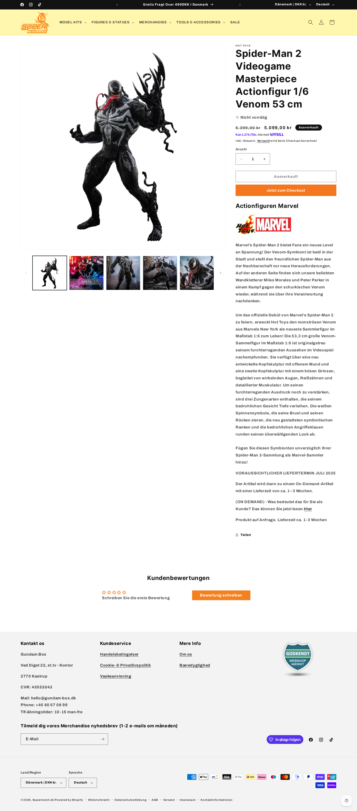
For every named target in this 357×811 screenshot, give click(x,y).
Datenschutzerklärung (130, 799)
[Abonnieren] (102, 739)
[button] (73, 22)
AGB (155, 799)
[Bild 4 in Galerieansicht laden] (160, 273)
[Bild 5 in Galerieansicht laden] (197, 273)
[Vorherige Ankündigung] (117, 4)
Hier (308, 509)
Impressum (188, 799)
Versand (263, 141)
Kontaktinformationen (216, 799)
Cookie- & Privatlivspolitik (125, 665)
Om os (185, 654)
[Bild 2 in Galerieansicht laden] (86, 273)
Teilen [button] (245, 535)
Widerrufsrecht (99, 799)
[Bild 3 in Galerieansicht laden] (123, 273)
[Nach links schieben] (26, 272)
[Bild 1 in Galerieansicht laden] (50, 273)
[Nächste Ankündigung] (240, 4)
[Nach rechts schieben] (220, 272)
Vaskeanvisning (115, 676)
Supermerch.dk (43, 799)
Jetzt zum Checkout (286, 190)
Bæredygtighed (194, 665)
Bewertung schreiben (221, 595)
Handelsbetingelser (119, 654)
